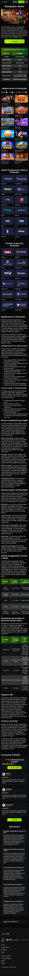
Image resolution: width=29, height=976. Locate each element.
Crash (16, 92)
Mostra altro (14, 819)
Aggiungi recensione (14, 767)
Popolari (3, 92)
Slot (24, 92)
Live (10, 92)
